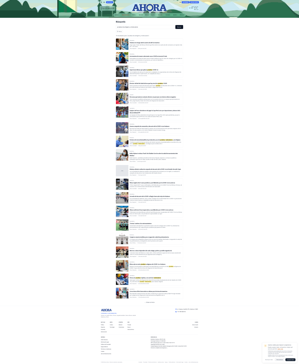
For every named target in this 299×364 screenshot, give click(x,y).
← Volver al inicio (150, 302)
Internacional (104, 331)
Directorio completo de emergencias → (159, 347)
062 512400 (174, 346)
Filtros (120, 31)
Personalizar (279, 359)
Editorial (147, 14)
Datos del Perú (131, 329)
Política (134, 14)
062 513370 (184, 346)
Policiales (182, 14)
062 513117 (160, 342)
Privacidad (145, 362)
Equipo (166, 362)
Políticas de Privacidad (106, 344)
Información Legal (105, 342)
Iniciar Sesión (194, 2)
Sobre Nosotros (104, 339)
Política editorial (172, 362)
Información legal (179, 362)
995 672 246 (162, 339)
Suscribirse (185, 2)
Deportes (153, 14)
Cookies (102, 351)
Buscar (179, 27)
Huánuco (117, 14)
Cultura (111, 324)
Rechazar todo (269, 359)
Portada (129, 324)
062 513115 (172, 342)
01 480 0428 (162, 341)
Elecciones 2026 (125, 14)
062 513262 (166, 342)
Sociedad (168, 14)
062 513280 (162, 344)
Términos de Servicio (152, 362)
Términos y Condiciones (106, 349)
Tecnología (112, 327)
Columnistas (121, 327)
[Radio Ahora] (104, 2)
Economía (160, 14)
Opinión (175, 14)
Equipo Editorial (104, 346)
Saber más (280, 349)
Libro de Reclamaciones (106, 353)
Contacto (196, 327)
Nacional (141, 14)
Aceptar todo (290, 359)
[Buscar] (101, 2)
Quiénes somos (161, 362)
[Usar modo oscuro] (180, 2)
